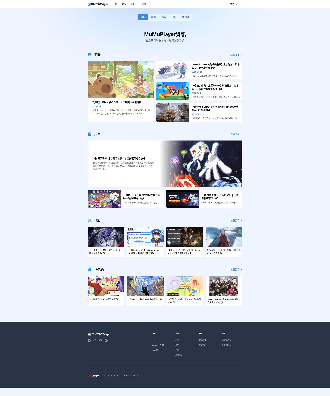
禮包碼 (185, 17)
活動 (174, 17)
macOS (155, 350)
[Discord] (94, 340)
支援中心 (202, 345)
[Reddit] (106, 340)
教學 (177, 345)
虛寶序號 (179, 355)
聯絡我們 (202, 340)
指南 (164, 17)
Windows (155, 340)
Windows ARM (158, 345)
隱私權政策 (226, 340)
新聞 (153, 17)
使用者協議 (226, 345)
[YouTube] (100, 340)
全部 (143, 17)
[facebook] (89, 340)
